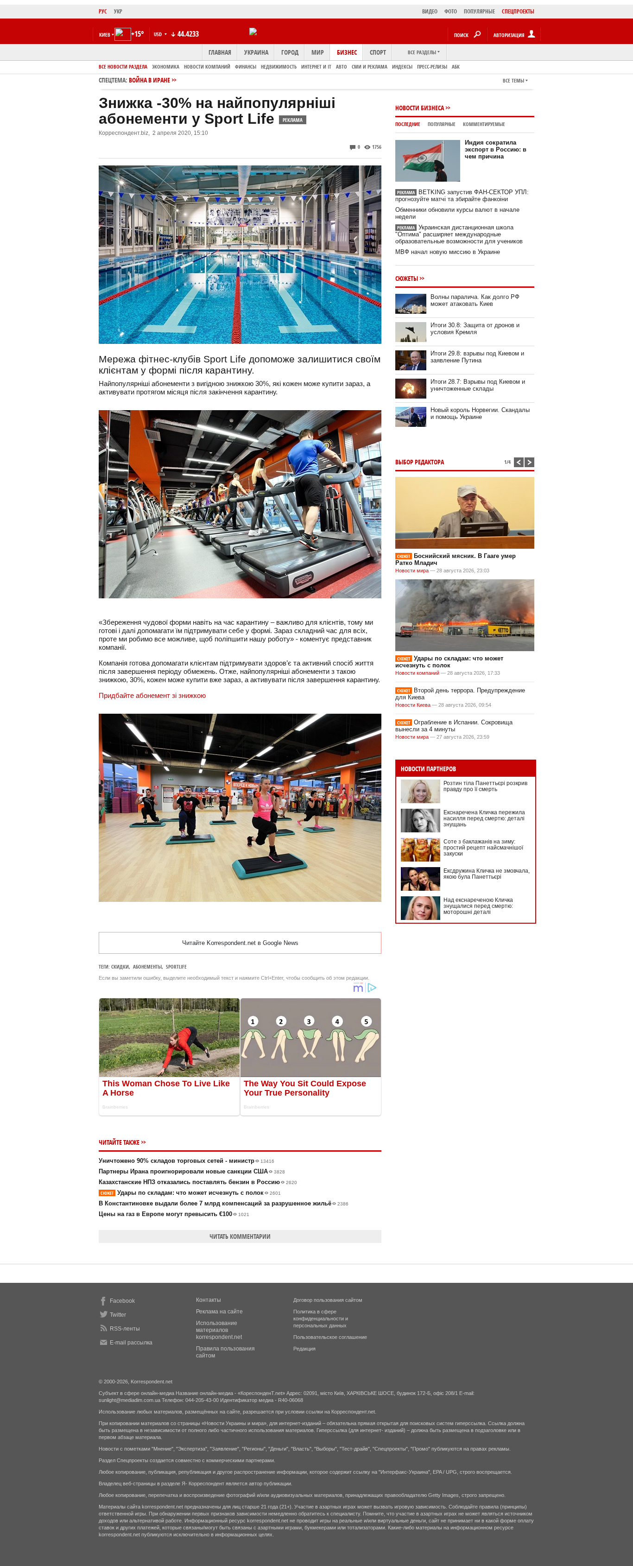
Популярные (442, 123)
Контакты (208, 1300)
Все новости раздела (123, 66)
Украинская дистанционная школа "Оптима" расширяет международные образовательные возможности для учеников (459, 234)
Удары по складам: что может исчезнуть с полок (191, 1192)
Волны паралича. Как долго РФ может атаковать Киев (474, 300)
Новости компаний (207, 66)
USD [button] (158, 34)
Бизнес (347, 52)
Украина (256, 52)
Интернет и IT (316, 66)
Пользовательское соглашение (330, 1337)
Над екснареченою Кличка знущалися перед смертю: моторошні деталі (478, 906)
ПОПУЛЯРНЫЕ (479, 11)
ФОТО (450, 11)
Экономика (165, 66)
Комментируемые (484, 123)
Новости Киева (412, 705)
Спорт (378, 52)
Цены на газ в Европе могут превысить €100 (174, 1214)
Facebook (122, 1301)
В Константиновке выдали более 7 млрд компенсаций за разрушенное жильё (223, 1203)
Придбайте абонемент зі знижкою (152, 695)
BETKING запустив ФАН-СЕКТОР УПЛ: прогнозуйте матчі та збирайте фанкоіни (462, 196)
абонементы (147, 966)
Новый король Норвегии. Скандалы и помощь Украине (480, 413)
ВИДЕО (429, 11)
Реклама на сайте (219, 1311)
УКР (118, 11)
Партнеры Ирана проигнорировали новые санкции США (192, 1171)
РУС (103, 11)
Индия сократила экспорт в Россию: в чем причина (495, 149)
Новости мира (412, 570)
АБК (456, 66)
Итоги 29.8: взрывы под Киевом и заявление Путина (477, 357)
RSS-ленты (125, 1328)
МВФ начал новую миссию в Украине (447, 251)
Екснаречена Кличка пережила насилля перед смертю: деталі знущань (484, 818)
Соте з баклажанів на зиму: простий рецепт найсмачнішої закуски (483, 847)
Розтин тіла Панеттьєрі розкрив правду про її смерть (485, 786)
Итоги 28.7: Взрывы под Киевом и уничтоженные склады (477, 385)
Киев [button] (104, 34)
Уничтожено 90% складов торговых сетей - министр (186, 1160)
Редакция (304, 1348)
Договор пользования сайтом (327, 1300)
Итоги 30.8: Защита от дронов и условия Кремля (474, 329)
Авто (341, 66)
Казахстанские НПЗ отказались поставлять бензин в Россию (198, 1182)
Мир (317, 52)
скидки (120, 966)
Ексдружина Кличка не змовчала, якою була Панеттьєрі (486, 874)
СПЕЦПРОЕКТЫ (518, 11)
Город (289, 52)
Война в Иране (149, 80)
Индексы (402, 66)
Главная (220, 52)
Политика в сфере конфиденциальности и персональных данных (320, 1318)
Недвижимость (279, 66)
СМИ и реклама (369, 66)
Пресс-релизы (432, 66)
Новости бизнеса (419, 107)
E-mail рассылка (131, 1342)
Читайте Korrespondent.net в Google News (240, 942)
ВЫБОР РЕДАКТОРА (419, 461)
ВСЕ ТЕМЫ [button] (513, 80)
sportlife (176, 966)
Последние (407, 123)
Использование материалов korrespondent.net (219, 1330)
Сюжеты (406, 278)
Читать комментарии (240, 1236)
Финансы (245, 66)
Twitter (118, 1315)
